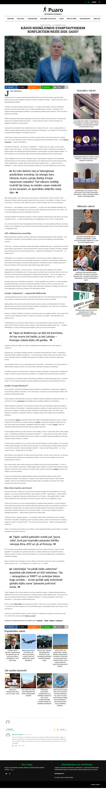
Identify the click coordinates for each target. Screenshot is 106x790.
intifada (37, 422)
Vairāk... (12, 769)
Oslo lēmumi (21, 401)
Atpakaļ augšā (95, 784)
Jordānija (56, 469)
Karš (42, 25)
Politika (47, 25)
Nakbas (18, 420)
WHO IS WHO (18, 604)
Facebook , (40, 620)
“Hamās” (55, 424)
